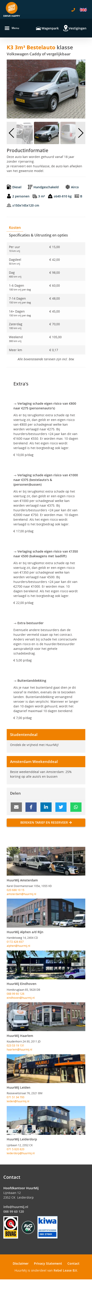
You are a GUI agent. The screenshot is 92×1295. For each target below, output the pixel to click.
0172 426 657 (15, 941)
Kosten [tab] (15, 227)
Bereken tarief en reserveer (44, 822)
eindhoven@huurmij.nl (21, 997)
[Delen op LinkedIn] (46, 807)
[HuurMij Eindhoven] (46, 965)
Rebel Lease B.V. (66, 1270)
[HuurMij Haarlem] (46, 1016)
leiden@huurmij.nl (18, 1101)
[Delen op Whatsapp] (76, 807)
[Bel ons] (73, 10)
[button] (12, 133)
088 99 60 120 (13, 1211)
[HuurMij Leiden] (46, 1068)
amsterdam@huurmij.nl (21, 894)
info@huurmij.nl (15, 1207)
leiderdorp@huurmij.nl (21, 1153)
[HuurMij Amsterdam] (46, 861)
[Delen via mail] (16, 807)
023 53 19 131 (15, 1045)
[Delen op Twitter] (61, 807)
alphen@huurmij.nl (18, 945)
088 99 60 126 (15, 993)
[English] (83, 10)
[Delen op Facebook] (31, 807)
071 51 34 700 (15, 1097)
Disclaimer (21, 1263)
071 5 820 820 (15, 1149)
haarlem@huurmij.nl (19, 1049)
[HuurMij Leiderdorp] (46, 1120)
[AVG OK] (28, 1227)
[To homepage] (11, 9)
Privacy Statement (48, 1263)
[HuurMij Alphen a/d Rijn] (46, 913)
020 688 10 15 (15, 890)
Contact (73, 1263)
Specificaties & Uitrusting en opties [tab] (38, 235)
